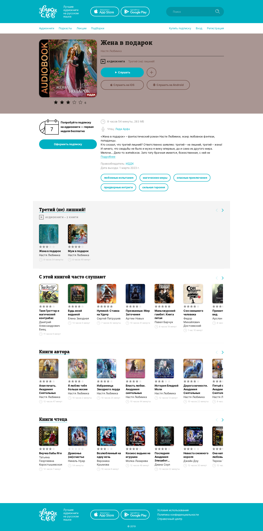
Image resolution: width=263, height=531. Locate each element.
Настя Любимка (49, 255)
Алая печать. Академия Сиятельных (47, 389)
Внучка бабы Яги (50, 453)
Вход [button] (199, 28)
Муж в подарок (78, 251)
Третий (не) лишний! (141, 61)
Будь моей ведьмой (75, 312)
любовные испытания (118, 177)
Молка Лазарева (137, 460)
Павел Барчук (164, 322)
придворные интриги (118, 187)
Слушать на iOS (123, 84)
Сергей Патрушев (109, 318)
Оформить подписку (68, 144)
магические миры (155, 177)
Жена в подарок (50, 251)
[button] (46, 28)
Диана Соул (162, 464)
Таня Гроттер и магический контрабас (49, 314)
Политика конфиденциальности (178, 514)
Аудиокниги (46, 28)
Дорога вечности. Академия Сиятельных (195, 389)
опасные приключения (192, 177)
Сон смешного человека (193, 312)
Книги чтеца (53, 419)
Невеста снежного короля (196, 454)
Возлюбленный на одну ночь (109, 454)
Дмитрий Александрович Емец (49, 325)
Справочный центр (169, 518)
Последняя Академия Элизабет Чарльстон (162, 456)
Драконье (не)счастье (76, 454)
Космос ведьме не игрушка (138, 454)
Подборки (97, 28)
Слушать (124, 72)
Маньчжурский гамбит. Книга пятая (165, 314)
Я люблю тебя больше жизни (78, 387)
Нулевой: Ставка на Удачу (108, 312)
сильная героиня (153, 187)
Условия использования (173, 510)
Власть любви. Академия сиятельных (135, 389)
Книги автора (54, 352)
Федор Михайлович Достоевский (192, 322)
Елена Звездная (78, 318)
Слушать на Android (170, 84)
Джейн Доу (191, 460)
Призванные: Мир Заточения (138, 312)
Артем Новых (135, 318)
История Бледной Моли (166, 387)
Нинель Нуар (76, 460)
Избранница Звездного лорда (108, 387)
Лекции (81, 28)
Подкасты (65, 28)
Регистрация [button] (215, 28)
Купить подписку (180, 28)
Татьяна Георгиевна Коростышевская (50, 461)
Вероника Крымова (103, 462)
